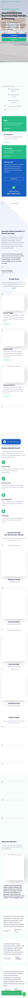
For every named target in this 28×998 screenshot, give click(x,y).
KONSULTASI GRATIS (14, 191)
